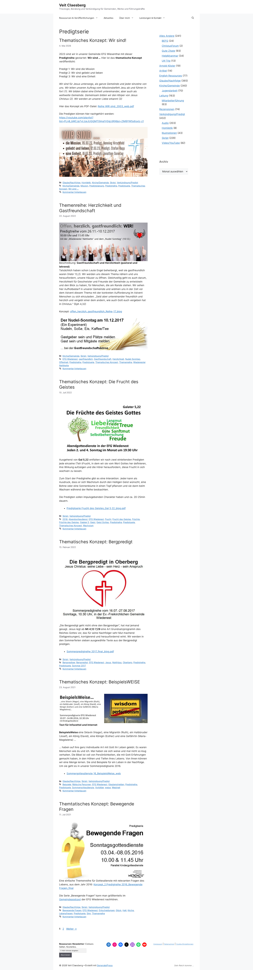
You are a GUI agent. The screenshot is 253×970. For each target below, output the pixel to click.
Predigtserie (124, 186)
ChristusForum (170, 45)
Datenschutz (169, 944)
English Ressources (170, 75)
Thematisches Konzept (106, 362)
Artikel (163, 70)
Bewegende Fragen (72, 910)
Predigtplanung (96, 186)
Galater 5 (84, 522)
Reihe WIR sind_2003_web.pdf (116, 106)
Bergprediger (69, 662)
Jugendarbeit (169, 90)
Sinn (89, 913)
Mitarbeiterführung (173, 100)
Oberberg (127, 662)
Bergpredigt (82, 662)
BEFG (165, 40)
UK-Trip (166, 60)
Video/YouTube (171, 142)
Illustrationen (169, 133)
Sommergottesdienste (83, 787)
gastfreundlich (86, 359)
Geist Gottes (102, 522)
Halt (124, 910)
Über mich (124, 18)
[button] (193, 18)
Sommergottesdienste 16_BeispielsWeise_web (94, 773)
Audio (165, 123)
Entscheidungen (107, 910)
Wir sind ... (73, 189)
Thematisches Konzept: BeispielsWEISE (99, 681)
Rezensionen (166, 109)
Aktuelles (108, 18)
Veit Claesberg (72, 5)
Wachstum (88, 525)
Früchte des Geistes (69, 522)
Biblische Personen (81, 784)
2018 (65, 519)
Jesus (108, 662)
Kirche (131, 910)
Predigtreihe (111, 186)
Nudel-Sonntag (132, 359)
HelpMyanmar (170, 55)
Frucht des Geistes (121, 519)
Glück (118, 910)
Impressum (157, 944)
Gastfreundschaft (102, 359)
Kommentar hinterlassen (74, 192)
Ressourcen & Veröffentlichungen (76, 18)
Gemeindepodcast (70, 899)
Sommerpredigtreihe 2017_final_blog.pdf (90, 651)
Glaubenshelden (116, 784)
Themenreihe (125, 362)
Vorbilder (99, 787)
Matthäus (117, 662)
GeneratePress (105, 965)
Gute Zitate (168, 50)
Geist (92, 522)
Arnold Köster (167, 65)
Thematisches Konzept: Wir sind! (92, 40)
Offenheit (63, 362)
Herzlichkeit (118, 359)
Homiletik (86, 182)
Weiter (71, 928)
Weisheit (116, 787)
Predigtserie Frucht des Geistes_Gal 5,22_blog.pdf (96, 508)
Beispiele (67, 784)
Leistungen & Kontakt (150, 18)
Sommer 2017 (79, 665)
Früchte (136, 519)
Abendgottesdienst (78, 519)
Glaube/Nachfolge (71, 182)
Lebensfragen (66, 913)
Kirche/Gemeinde (100, 182)
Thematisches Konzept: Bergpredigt (96, 541)
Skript (113, 182)
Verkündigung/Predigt (127, 182)
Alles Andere (166, 35)
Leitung (163, 95)
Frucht (108, 519)
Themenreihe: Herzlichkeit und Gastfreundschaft (90, 208)
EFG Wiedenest (70, 359)
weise (108, 787)
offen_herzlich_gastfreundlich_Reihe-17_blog (96, 311)
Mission (84, 186)
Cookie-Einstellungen (184, 944)
